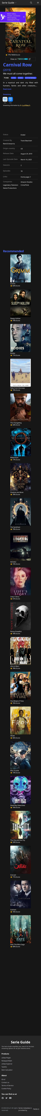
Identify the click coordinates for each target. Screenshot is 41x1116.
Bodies (12, 353)
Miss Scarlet (14, 771)
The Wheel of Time (17, 701)
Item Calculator (7, 1070)
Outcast (13, 875)
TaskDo (4, 1067)
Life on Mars (14, 666)
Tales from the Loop (17, 388)
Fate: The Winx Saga (17, 944)
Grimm (12, 284)
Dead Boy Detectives (17, 805)
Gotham (13, 910)
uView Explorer (7, 1064)
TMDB (35, 1109)
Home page (25, 177)
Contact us (5, 1082)
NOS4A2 (13, 562)
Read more (7, 89)
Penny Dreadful (16, 631)
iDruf (3, 1079)
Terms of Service (7, 1085)
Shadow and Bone (16, 492)
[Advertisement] (20, 120)
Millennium (14, 458)
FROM (12, 736)
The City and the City (17, 840)
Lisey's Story (14, 597)
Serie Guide (8, 2)
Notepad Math (7, 1061)
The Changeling (16, 423)
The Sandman (15, 527)
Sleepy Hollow (15, 318)
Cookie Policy (6, 1088)
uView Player (6, 1058)
